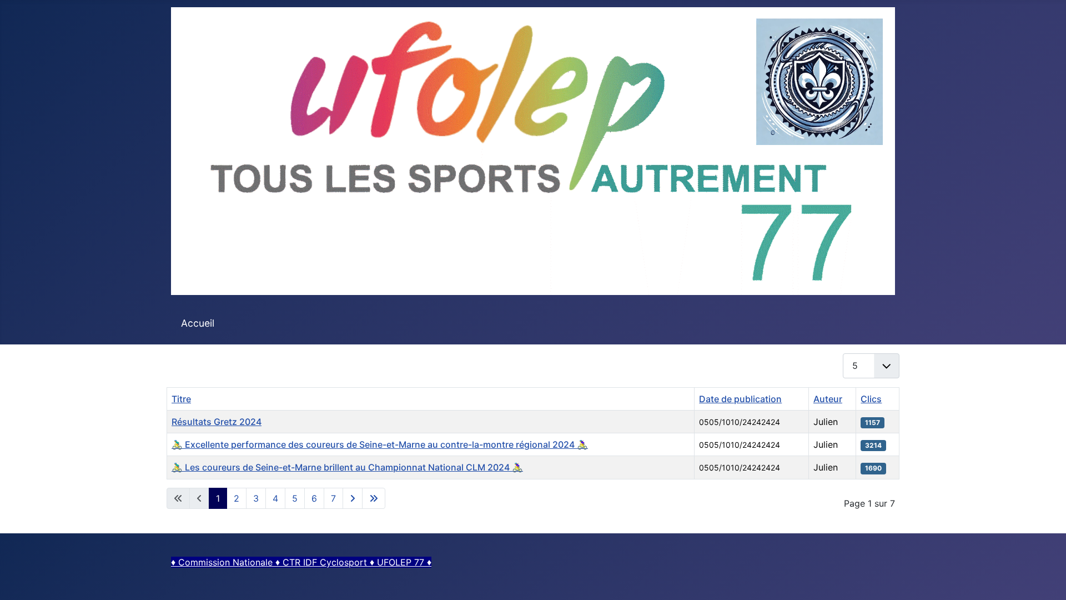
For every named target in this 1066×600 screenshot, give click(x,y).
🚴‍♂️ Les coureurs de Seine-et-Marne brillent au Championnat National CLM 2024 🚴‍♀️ (347, 467)
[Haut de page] (1046, 579)
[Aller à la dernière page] (373, 498)
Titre (181, 398)
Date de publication (740, 398)
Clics (871, 398)
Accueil (197, 323)
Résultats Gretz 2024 (217, 421)
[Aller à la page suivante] (353, 498)
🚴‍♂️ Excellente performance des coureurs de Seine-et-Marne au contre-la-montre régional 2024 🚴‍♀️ (380, 444)
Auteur (827, 398)
